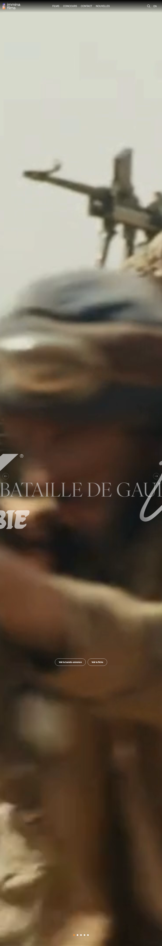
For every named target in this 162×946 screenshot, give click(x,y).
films (55, 6)
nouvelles (103, 6)
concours (70, 6)
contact (86, 6)
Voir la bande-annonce (70, 662)
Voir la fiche (97, 662)
